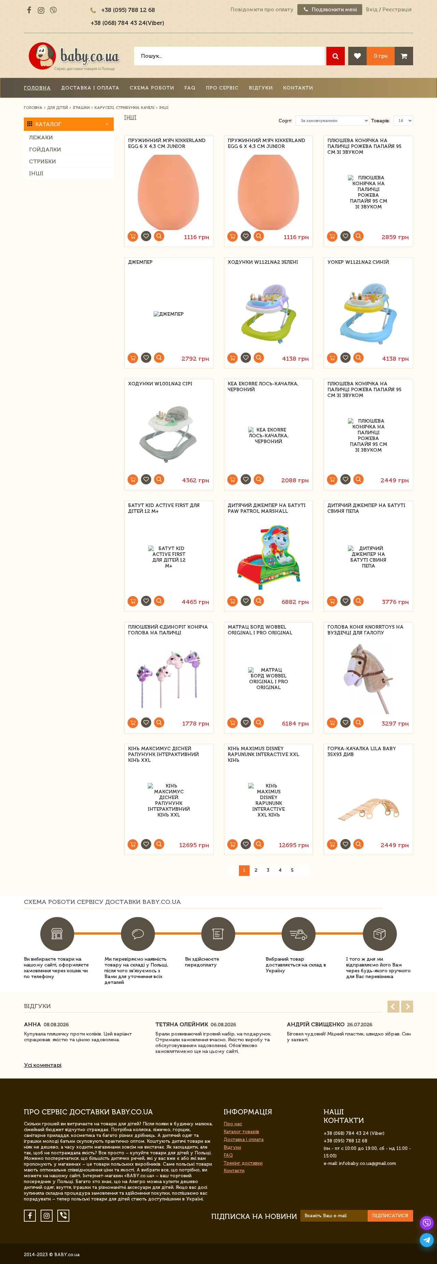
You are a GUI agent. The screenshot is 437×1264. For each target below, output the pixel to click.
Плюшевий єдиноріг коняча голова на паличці (168, 630)
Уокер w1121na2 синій (358, 262)
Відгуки (261, 88)
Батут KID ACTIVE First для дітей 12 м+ (164, 508)
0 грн (380, 56)
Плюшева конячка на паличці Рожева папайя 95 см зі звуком (364, 145)
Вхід (372, 9)
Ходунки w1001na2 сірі (160, 384)
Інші (36, 173)
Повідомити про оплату (262, 9)
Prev (393, 1007)
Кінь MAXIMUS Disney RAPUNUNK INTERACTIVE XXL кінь (263, 753)
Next (407, 1007)
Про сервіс (222, 88)
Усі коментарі (42, 1065)
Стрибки (42, 161)
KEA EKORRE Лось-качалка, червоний (263, 387)
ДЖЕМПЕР (140, 262)
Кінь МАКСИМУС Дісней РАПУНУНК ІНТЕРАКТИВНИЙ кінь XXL (163, 753)
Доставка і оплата (90, 88)
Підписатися (390, 1216)
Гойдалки (45, 149)
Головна (37, 88)
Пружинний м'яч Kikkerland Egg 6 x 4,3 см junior (167, 143)
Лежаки (41, 137)
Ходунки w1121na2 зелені (263, 262)
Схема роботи (152, 88)
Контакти (298, 88)
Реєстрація (396, 9)
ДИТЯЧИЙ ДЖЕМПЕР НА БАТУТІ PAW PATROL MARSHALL (267, 508)
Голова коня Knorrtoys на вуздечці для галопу (365, 630)
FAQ (190, 88)
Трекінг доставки (243, 1163)
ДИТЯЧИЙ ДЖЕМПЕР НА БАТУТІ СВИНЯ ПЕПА (366, 508)
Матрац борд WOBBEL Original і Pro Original (260, 630)
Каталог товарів (241, 1131)
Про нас (233, 1123)
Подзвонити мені (333, 9)
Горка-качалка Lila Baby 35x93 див (361, 751)
